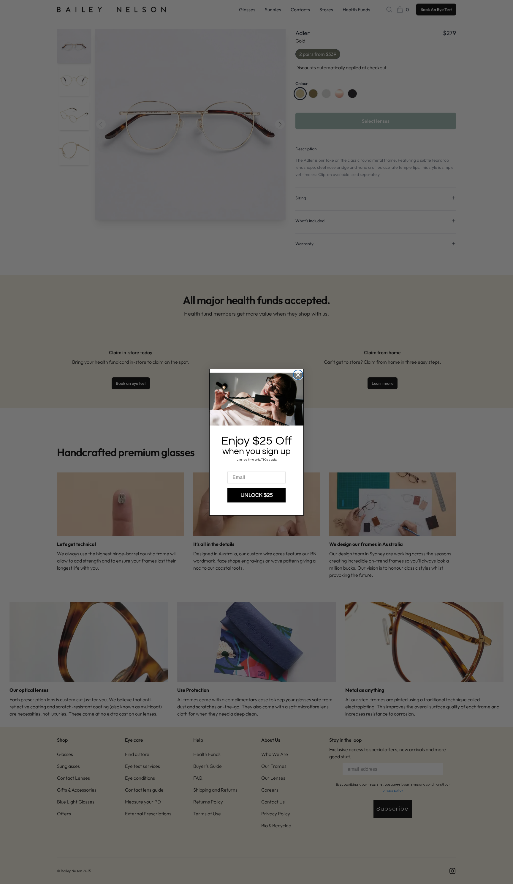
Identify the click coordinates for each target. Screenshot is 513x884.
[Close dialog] (298, 374)
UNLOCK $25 (256, 495)
